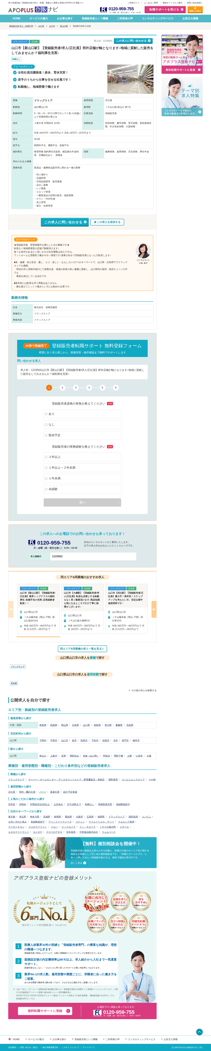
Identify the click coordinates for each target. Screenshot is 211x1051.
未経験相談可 (123, 804)
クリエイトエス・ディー (101, 821)
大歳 (149, 755)
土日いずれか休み (17, 821)
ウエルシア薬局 (126, 821)
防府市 (84, 740)
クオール (124, 827)
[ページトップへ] (199, 1032)
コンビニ (146, 816)
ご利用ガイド (133, 3)
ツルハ (54, 827)
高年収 (11, 804)
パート (42, 792)
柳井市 (136, 740)
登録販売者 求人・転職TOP (21, 26)
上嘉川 (53, 755)
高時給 (22, 804)
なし (52, 424)
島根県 (53, 725)
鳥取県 (42, 725)
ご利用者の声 (125, 18)
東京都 (11, 816)
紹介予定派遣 (70, 792)
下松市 (94, 740)
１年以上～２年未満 (62, 467)
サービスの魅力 (39, 18)
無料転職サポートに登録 (45, 1011)
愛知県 (68, 816)
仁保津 (139, 755)
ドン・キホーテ (87, 827)
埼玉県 (22, 816)
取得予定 (54, 435)
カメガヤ (37, 832)
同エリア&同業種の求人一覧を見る (81, 648)
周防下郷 (118, 755)
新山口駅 (64, 26)
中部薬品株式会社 (88, 832)
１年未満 (54, 478)
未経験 (53, 489)
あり (52, 413)
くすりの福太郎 (108, 827)
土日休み (58, 804)
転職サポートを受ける (164, 9)
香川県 (108, 725)
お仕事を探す (65, 18)
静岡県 (57, 816)
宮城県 (46, 816)
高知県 (129, 725)
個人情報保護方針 (50, 1047)
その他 (152, 779)
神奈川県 (34, 816)
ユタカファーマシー (18, 832)
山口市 (52, 26)
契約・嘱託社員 (27, 792)
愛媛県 (119, 725)
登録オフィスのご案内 (172, 3)
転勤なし (89, 804)
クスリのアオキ (54, 832)
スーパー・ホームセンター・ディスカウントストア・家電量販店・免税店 (66, 779)
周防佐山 (74, 755)
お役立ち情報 (190, 18)
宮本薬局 (70, 832)
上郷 (129, 755)
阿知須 (106, 755)
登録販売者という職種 (95, 18)
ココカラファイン (37, 827)
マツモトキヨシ (16, 827)
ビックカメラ (68, 827)
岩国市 (105, 740)
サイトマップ (89, 1047)
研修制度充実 (105, 804)
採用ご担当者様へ (195, 3)
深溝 (63, 755)
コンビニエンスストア (133, 779)
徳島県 (97, 725)
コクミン (80, 821)
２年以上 (54, 457)
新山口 (42, 755)
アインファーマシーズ (60, 821)
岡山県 (64, 725)
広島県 (75, 725)
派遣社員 (54, 792)
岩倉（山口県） (91, 755)
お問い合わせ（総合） (29, 1047)
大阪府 (79, 816)
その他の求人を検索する (144, 690)
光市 (115, 740)
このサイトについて (70, 1047)
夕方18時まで (74, 804)
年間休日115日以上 (40, 804)
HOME (17, 18)
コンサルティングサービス (158, 18)
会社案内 (12, 1047)
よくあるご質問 (151, 3)
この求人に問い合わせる (131, 40)
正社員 (14, 683)
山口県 (41, 26)
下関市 (42, 740)
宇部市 (53, 740)
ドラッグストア (18, 666)
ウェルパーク (109, 832)
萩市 (74, 740)
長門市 (125, 740)
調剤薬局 (113, 779)
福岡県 (101, 816)
